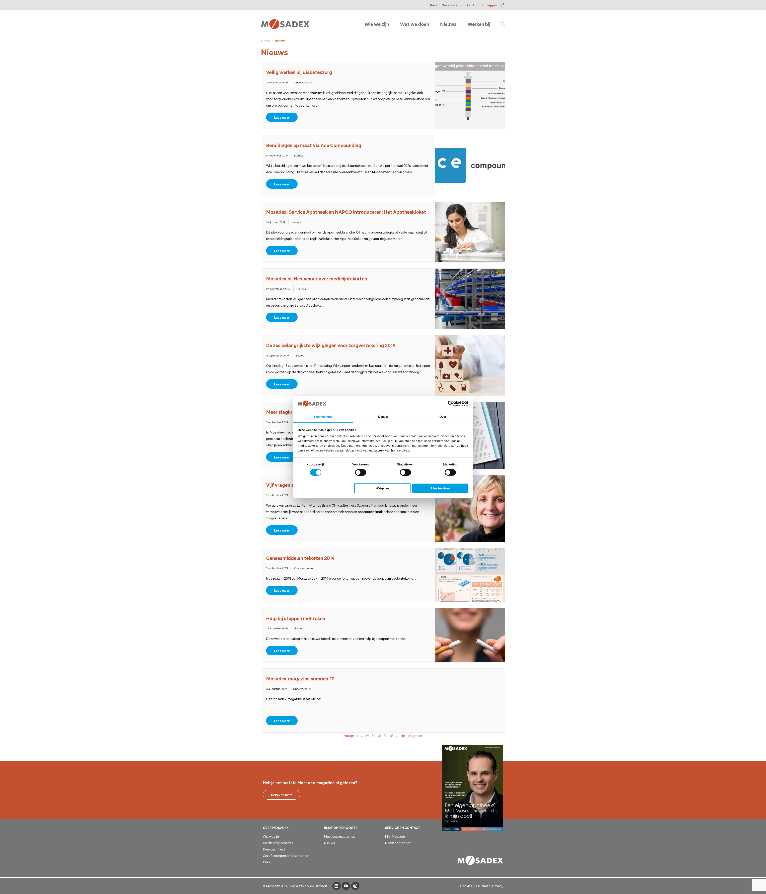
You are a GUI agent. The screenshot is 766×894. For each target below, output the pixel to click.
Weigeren (382, 488)
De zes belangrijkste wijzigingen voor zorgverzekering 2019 (330, 345)
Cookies (466, 886)
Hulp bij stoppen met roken (295, 618)
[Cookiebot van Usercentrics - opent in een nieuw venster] (450, 404)
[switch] (360, 472)
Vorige (349, 735)
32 (385, 735)
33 (392, 735)
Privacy (497, 886)
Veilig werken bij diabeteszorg (299, 72)
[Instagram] (355, 886)
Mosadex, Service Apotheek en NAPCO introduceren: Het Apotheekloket (346, 212)
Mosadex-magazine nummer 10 (300, 678)
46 (403, 735)
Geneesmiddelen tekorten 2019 (300, 558)
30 (373, 735)
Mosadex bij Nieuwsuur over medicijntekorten (316, 278)
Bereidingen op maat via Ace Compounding (313, 145)
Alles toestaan (440, 488)
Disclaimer (482, 886)
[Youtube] (346, 886)
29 (367, 735)
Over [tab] (442, 416)
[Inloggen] (502, 5)
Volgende (415, 735)
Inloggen (489, 5)
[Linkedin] (336, 886)
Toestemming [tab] (323, 416)
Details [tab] (383, 416)
